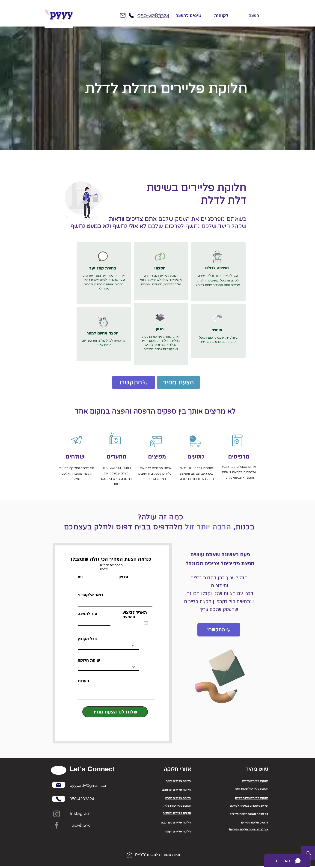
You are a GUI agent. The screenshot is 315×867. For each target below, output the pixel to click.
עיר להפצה (87, 614)
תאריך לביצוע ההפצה (134, 614)
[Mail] (58, 785)
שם (80, 577)
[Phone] (131, 15)
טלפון (123, 577)
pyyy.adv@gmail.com (89, 785)
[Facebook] (56, 825)
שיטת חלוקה (89, 660)
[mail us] (122, 15)
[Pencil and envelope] (219, 673)
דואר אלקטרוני (90, 595)
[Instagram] (56, 813)
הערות (83, 681)
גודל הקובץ (88, 639)
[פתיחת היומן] (146, 623)
